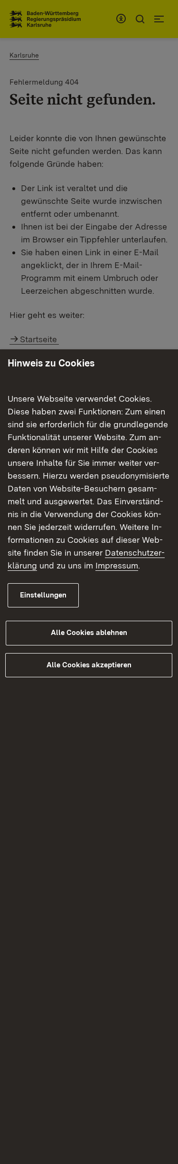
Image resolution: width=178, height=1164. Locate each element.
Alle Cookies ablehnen (89, 632)
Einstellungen (43, 595)
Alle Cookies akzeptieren (89, 665)
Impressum (116, 565)
